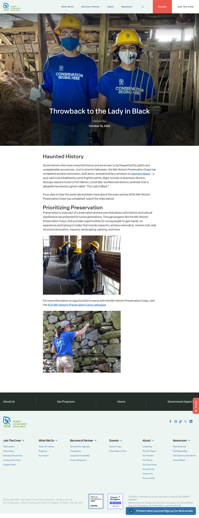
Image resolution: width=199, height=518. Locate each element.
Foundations (75, 451)
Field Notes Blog (180, 451)
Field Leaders (9, 446)
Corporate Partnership (80, 455)
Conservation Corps (12, 460)
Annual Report (179, 460)
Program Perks (9, 464)
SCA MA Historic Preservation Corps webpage (77, 305)
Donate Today (115, 446)
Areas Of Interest (46, 446)
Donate (162, 6)
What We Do (67, 6)
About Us (9, 402)
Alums (121, 402)
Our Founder (148, 455)
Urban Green (8, 451)
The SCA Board (149, 451)
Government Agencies (182, 402)
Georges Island (140, 174)
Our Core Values (150, 464)
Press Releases (179, 446)
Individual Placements (13, 455)
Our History (148, 460)
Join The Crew (185, 6)
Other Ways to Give (118, 451)
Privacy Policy (149, 478)
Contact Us (148, 473)
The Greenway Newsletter (184, 455)
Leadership (147, 446)
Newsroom (126, 6)
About (110, 6)
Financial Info (148, 469)
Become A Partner (90, 6)
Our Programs (66, 402)
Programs (43, 451)
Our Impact (44, 455)
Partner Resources (78, 460)
